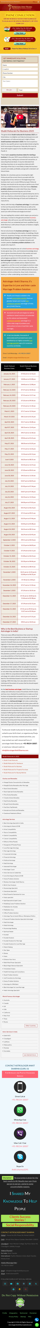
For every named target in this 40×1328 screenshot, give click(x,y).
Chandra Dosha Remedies (11, 798)
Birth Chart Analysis (10, 885)
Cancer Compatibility (10, 838)
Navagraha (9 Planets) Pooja (12, 845)
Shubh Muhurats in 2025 (11, 756)
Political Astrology (9, 860)
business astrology (32, 248)
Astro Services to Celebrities (12, 872)
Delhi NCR (7, 1035)
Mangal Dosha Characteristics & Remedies (16, 782)
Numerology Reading (10, 928)
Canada (6, 1003)
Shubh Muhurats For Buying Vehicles (15, 772)
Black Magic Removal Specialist (13, 965)
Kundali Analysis (9, 938)
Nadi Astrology (8, 863)
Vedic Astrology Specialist (12, 990)
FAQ (29, 1316)
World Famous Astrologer (11, 996)
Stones (6, 953)
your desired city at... (30, 1055)
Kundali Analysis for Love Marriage (14, 944)
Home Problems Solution (11, 879)
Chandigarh (7, 1038)
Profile (4, 1313)
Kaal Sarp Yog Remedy (10, 807)
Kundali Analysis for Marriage (13, 941)
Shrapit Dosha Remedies (11, 804)
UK (5, 1006)
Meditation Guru (9, 910)
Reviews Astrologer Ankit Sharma (14, 882)
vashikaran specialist (14, 321)
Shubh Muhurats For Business (13, 766)
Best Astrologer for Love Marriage (14, 987)
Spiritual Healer (8, 931)
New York (7, 1015)
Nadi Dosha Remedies (10, 801)
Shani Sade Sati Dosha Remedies (13, 791)
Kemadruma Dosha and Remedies (14, 810)
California (7, 1012)
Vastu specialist (8, 897)
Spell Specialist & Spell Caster (13, 900)
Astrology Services (9, 819)
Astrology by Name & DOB (12, 826)
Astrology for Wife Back (11, 984)
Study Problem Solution (11, 975)
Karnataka (7, 1051)
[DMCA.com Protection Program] (20, 1307)
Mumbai (6, 1048)
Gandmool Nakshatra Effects (12, 813)
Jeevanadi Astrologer (10, 866)
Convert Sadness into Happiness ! (19, 1)
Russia (6, 1022)
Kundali (6, 934)
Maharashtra (8, 1045)
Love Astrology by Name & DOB (13, 876)
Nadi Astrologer (9, 922)
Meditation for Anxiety (11, 907)
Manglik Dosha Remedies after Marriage (16, 785)
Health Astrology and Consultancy (14, 972)
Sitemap (23, 1316)
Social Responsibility (20, 1225)
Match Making (8, 947)
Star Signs (7, 950)
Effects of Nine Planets (11, 841)
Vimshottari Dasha (9, 969)
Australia (6, 1000)
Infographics (13, 1313)
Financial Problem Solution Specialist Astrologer (18, 919)
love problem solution (19, 298)
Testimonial (23, 1313)
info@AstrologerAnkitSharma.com (18, 357)
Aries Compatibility (10, 829)
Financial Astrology (10, 857)
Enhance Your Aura (10, 959)
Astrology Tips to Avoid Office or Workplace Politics (19, 916)
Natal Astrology (8, 925)
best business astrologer (14, 689)
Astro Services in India (10, 1032)
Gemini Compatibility (10, 835)
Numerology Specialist (10, 888)
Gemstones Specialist (10, 891)
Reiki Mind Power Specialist (12, 962)
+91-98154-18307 (24, 353)
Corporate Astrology (10, 854)
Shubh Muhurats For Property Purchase (16, 769)
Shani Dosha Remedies (10, 788)
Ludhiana (6, 1042)
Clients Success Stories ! (20, 1218)
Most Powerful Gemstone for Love (14, 894)
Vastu (5, 956)
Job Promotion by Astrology (12, 978)
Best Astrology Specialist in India (13, 823)
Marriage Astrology (10, 851)
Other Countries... (31, 1025)
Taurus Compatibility (10, 832)
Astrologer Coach (9, 869)
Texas (5, 1019)
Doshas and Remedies (10, 778)
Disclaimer (33, 1313)
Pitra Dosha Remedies (10, 795)
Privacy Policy (13, 1316)
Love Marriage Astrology (11, 848)
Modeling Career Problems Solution (15, 903)
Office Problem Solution (11, 913)
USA (5, 1009)
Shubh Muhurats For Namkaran (13, 763)
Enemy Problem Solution (11, 981)
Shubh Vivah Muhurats (11, 760)
